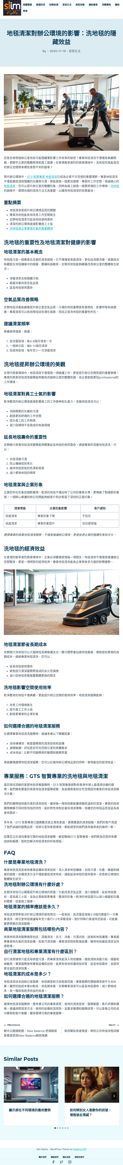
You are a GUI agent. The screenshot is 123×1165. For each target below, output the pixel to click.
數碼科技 (40, 4)
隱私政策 (66, 1157)
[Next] (114, 1096)
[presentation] (31, 1085)
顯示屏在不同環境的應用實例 (30, 1110)
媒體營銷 (27, 4)
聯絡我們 (54, 1157)
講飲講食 (93, 4)
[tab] (55, 1128)
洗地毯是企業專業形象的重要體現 (31, 228)
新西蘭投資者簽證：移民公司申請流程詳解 (91, 1028)
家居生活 (66, 4)
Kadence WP (80, 1149)
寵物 (117, 4)
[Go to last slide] (9, 1096)
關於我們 (42, 1157)
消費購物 (106, 4)
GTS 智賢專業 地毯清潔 (42, 176)
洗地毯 (115, 186)
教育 (25, 10)
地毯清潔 (9, 186)
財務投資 (53, 4)
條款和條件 (79, 1157)
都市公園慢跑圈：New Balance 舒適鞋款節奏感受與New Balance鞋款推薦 (30, 1030)
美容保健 (80, 4)
